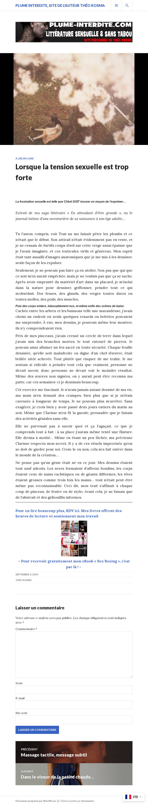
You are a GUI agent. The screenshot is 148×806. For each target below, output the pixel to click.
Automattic (87, 800)
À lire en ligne (25, 158)
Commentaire (26, 629)
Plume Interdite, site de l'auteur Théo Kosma (60, 5)
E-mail (20, 698)
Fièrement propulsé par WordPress (36, 800)
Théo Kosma (24, 580)
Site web (21, 713)
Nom (19, 683)
